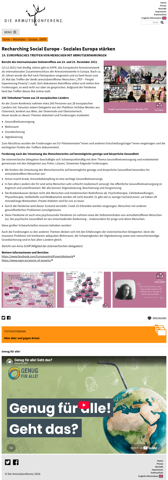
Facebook (8, 318)
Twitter (3, 318)
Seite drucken (159, 318)
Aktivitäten (19, 39)
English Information (151, 18)
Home (163, 2)
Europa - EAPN (37, 39)
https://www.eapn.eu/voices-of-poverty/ (26, 260)
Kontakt (162, 8)
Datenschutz (160, 14)
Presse (163, 5)
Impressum (160, 11)
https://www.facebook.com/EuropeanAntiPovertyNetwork (37, 256)
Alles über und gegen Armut (22, 338)
